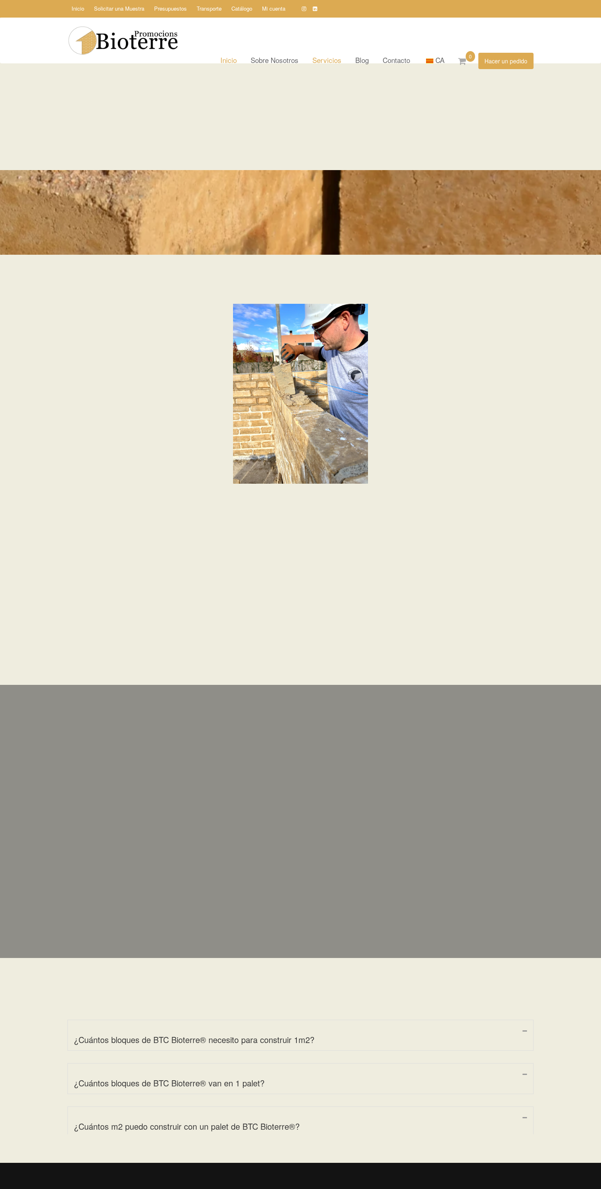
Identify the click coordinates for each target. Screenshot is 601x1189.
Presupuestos (170, 8)
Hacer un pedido (505, 61)
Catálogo (241, 8)
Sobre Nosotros (274, 60)
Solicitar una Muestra (119, 8)
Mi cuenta (273, 8)
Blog (362, 60)
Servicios (326, 60)
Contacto (396, 60)
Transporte (209, 8)
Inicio (78, 8)
